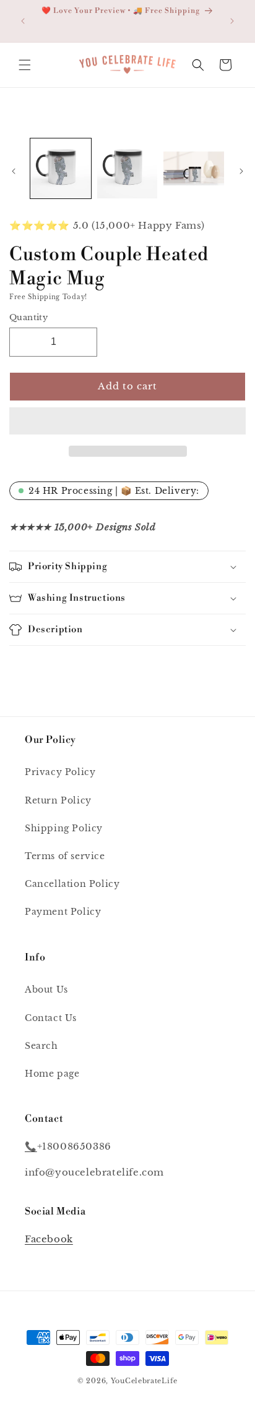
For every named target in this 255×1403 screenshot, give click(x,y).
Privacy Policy (60, 772)
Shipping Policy (64, 828)
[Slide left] (13, 171)
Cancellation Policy (72, 883)
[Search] (198, 64)
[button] (127, 421)
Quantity (28, 317)
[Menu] (24, 64)
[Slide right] (241, 171)
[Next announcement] (232, 21)
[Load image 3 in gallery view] (193, 168)
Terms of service (65, 856)
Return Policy (58, 800)
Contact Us (51, 1018)
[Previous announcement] (23, 21)
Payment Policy (63, 911)
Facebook (49, 1239)
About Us (46, 989)
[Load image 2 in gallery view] (127, 168)
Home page (52, 1073)
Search (41, 1045)
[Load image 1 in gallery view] (60, 168)
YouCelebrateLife (144, 1380)
